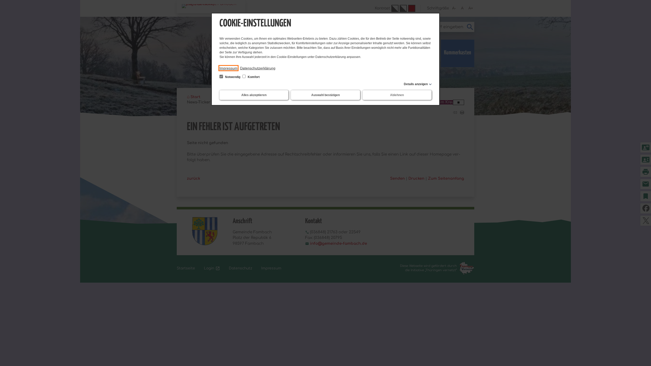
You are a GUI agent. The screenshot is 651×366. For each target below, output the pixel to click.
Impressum (228, 68)
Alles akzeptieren (254, 95)
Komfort (253, 77)
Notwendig (232, 77)
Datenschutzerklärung (257, 68)
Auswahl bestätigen (325, 95)
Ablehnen (397, 95)
